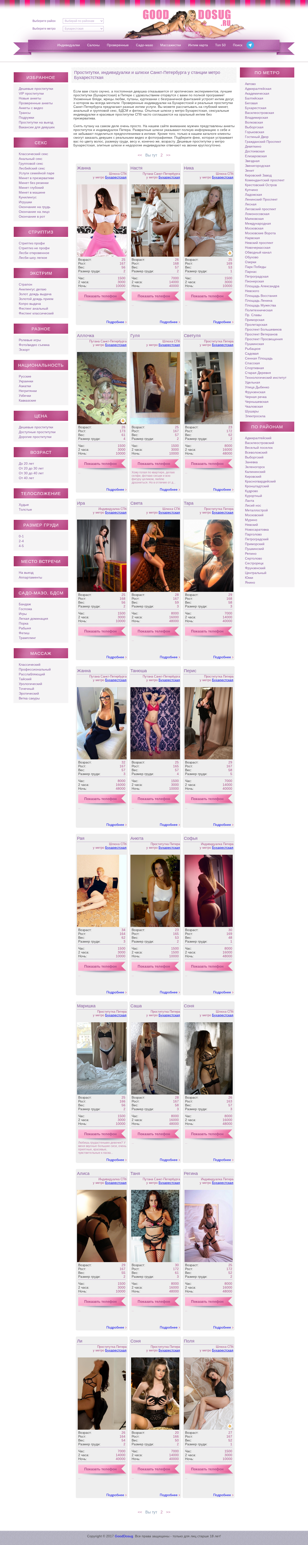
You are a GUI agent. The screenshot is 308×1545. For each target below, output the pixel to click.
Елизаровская (256, 156)
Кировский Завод (258, 175)
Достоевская (255, 151)
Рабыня (25, 628)
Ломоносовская (257, 214)
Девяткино (253, 146)
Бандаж (25, 604)
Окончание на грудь (34, 207)
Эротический (29, 693)
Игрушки (25, 202)
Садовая (252, 353)
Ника (189, 168)
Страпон (25, 284)
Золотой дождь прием (36, 299)
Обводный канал (258, 252)
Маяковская (254, 219)
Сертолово (253, 558)
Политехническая (259, 310)
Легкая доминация (33, 618)
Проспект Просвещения (264, 339)
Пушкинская (254, 344)
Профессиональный (35, 669)
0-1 (21, 536)
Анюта (136, 838)
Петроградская (257, 276)
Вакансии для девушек (37, 127)
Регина (191, 1173)
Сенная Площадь (259, 358)
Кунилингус (28, 197)
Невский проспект (259, 243)
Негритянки (28, 391)
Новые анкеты (30, 98)
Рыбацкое (253, 349)
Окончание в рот (32, 216)
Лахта (249, 500)
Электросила (255, 416)
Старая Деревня (258, 373)
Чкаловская (254, 406)
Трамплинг (27, 638)
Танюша (138, 670)
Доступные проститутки (37, 432)
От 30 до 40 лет (31, 473)
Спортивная (254, 368)
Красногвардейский (260, 481)
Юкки (249, 578)
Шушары (252, 411)
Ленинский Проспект (261, 199)
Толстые (25, 509)
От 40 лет (26, 478)
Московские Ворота (260, 233)
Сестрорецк (254, 563)
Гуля (135, 335)
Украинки (26, 381)
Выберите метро (44, 28)
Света (136, 503)
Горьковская (254, 132)
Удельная (252, 382)
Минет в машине (32, 192)
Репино (251, 553)
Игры (23, 614)
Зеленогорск (255, 467)
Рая (80, 838)
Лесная (251, 204)
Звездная (252, 161)
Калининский (255, 472)
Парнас (251, 272)
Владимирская (256, 117)
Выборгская (254, 127)
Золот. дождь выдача (35, 294)
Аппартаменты (30, 577)
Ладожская (253, 194)
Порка (23, 623)
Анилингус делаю (32, 289)
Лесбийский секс (32, 168)
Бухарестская (116, 177)
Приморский (254, 544)
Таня (135, 1173)
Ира (81, 503)
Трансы (25, 113)
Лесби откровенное (34, 253)
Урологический (30, 684)
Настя (136, 168)
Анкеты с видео (31, 108)
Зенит (249, 170)
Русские (25, 376)
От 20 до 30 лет (31, 468)
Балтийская (254, 98)
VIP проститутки (31, 93)
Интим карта (198, 45)
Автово (250, 84)
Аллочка (85, 335)
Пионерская (254, 281)
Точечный (26, 689)
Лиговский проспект (260, 209)
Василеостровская (259, 113)
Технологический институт (265, 377)
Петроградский (257, 539)
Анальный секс (30, 159)
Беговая (251, 103)
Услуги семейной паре (36, 173)
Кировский (253, 476)
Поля (189, 1341)
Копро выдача (30, 304)
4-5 (21, 546)
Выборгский (254, 457)
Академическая (257, 93)
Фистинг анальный (33, 308)
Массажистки (170, 45)
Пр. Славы (253, 315)
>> (168, 155)
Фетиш (24, 633)
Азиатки (25, 386)
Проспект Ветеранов (261, 334)
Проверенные (118, 45)
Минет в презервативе (36, 178)
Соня (189, 1006)
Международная (258, 223)
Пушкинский (254, 549)
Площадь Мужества (260, 305)
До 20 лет (26, 463)
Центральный (255, 573)
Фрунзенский (255, 568)
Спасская (252, 363)
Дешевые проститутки (36, 89)
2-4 (21, 541)
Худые (24, 505)
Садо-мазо (144, 45)
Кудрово (251, 491)
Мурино (251, 520)
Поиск (237, 45)
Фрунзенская (255, 392)
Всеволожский (256, 452)
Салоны (93, 45)
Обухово (251, 257)
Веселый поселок (259, 448)
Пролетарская (256, 324)
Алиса (83, 1173)
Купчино (251, 190)
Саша (136, 1006)
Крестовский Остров (261, 185)
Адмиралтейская (258, 89)
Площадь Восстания (261, 296)
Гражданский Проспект (263, 141)
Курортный (253, 496)
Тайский (25, 679)
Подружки (26, 117)
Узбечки (25, 396)
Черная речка (256, 397)
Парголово (253, 534)
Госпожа (25, 609)
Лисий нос (253, 505)
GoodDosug (124, 1536)
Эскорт (24, 350)
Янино (250, 582)
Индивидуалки (68, 45)
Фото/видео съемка (34, 345)
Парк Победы (255, 267)
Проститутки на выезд (36, 122)
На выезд (26, 572)
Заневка (251, 462)
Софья (191, 838)
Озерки (250, 262)
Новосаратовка (257, 529)
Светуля (192, 335)
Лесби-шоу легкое (33, 258)
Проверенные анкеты (36, 103)
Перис (190, 670)
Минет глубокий (31, 187)
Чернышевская (257, 402)
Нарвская (252, 238)
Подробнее (115, 322)
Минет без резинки (34, 183)
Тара (188, 503)
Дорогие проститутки (35, 437)
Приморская (254, 320)
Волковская (254, 122)
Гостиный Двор (257, 137)
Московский (254, 515)
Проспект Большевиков (263, 329)
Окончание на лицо (34, 212)
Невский (251, 525)
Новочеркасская (257, 247)
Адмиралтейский (258, 438)
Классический (29, 664)
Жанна (84, 168)
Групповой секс (31, 163)
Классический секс (33, 154)
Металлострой (256, 510)
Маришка (86, 1006)
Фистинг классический (36, 313)
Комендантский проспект (264, 180)
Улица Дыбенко (257, 387)
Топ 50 (220, 45)
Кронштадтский (257, 486)
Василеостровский (259, 443)
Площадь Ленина (258, 300)
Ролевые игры (30, 340)
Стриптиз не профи (34, 248)
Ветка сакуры (29, 698)
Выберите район (44, 21)
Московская (254, 228)
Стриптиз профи (32, 243)
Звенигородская (257, 166)
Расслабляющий (32, 674)
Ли (79, 1341)
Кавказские (27, 400)
